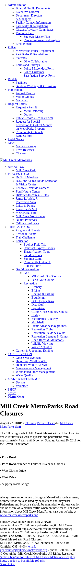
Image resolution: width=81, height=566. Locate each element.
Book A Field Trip (35, 244)
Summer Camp (33, 258)
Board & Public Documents (33, 8)
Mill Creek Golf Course (30, 216)
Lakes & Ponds (25, 205)
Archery (36, 287)
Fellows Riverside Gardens (32, 188)
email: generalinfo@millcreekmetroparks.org (23, 548)
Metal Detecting (33, 111)
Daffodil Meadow (27, 177)
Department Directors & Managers (29, 17)
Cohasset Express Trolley (39, 248)
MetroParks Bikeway (44, 318)
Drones (28, 114)
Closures (21, 153)
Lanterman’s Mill (26, 209)
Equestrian (38, 308)
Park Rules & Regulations (32, 26)
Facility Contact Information (33, 22)
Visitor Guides (25, 96)
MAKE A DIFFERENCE (24, 379)
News (11, 142)
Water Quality (24, 375)
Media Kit (22, 100)
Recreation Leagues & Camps (50, 336)
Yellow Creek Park (27, 223)
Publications (15, 89)
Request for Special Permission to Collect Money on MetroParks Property (34, 125)
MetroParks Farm (26, 212)
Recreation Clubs (42, 329)
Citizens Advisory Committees (34, 29)
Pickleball (37, 322)
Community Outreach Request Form (29, 133)
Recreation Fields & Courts (48, 333)
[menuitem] (44, 24)
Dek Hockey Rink (42, 301)
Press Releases (25, 149)
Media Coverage (26, 146)
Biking (35, 290)
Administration (17, 4)
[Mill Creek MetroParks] (16, 160)
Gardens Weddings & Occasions (36, 86)
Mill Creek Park (26, 170)
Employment (24, 43)
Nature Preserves (26, 219)
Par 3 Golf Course (42, 280)
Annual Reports (25, 93)
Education (22, 241)
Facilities (21, 82)
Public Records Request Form (34, 118)
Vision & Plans (25, 33)
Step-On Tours (33, 255)
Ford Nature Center (28, 191)
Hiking (35, 315)
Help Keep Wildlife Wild (31, 361)
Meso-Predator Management (33, 368)
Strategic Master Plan (37, 36)
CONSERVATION (20, 354)
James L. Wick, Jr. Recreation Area (27, 200)
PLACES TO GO (19, 173)
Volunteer (22, 386)
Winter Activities (41, 347)
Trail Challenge (25, 237)
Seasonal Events (26, 234)
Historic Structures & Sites (32, 195)
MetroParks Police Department (35, 50)
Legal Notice (16, 139)
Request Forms (17, 103)
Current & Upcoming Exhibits (34, 350)
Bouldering (38, 297)
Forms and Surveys (28, 65)
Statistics (21, 58)
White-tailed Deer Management (35, 371)
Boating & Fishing (42, 294)
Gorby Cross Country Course (49, 311)
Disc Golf (37, 304)
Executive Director (27, 12)
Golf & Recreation (27, 269)
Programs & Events (28, 230)
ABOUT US (16, 166)
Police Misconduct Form (39, 68)
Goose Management (28, 357)
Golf (26, 272)
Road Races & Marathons (47, 340)
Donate (20, 382)
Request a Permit (26, 107)
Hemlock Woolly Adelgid (32, 364)
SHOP (12, 389)
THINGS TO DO (19, 226)
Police (12, 47)
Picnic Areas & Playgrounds (48, 325)
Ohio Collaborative (35, 61)
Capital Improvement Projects (42, 40)
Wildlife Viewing (42, 343)
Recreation (30, 283)
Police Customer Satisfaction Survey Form (39, 73)
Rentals (12, 79)
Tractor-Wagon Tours (37, 251)
